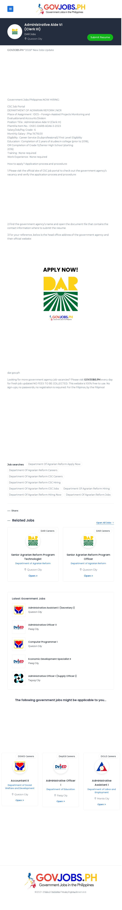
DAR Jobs (30, 34)
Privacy (65, 892)
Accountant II (20, 780)
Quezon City (35, 38)
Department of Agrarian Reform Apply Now (54, 464)
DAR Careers (47, 531)
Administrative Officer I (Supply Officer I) (52, 676)
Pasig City (33, 629)
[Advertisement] (60, 76)
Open (32, 575)
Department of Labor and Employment (102, 791)
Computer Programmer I (43, 642)
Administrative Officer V (42, 625)
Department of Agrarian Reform (33, 563)
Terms (47, 892)
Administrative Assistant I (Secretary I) (51, 607)
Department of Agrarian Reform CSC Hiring (35, 482)
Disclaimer (56, 892)
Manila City (103, 798)
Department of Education (61, 789)
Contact (74, 892)
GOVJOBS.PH (15, 50)
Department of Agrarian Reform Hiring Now (35, 494)
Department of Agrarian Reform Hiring (86, 488)
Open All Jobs (103, 522)
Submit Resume (100, 37)
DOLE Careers (108, 756)
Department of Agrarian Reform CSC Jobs (34, 488)
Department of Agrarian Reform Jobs (88, 494)
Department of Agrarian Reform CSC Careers (36, 476)
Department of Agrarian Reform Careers (33, 470)
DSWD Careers (26, 756)
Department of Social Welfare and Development (19, 786)
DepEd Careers (67, 756)
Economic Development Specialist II (49, 659)
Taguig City (34, 680)
